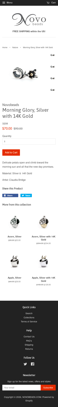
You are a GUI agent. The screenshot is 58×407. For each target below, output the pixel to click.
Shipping (29, 344)
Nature (15, 47)
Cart (53, 2)
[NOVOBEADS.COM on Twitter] (25, 364)
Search (29, 313)
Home (4, 47)
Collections (29, 317)
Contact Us (29, 336)
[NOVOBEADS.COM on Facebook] (32, 364)
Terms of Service (29, 321)
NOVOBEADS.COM (31, 396)
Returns (29, 348)
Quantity (6, 136)
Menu (9, 2)
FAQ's (29, 340)
